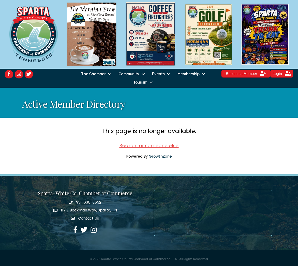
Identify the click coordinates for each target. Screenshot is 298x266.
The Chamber (93, 74)
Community (129, 74)
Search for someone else (149, 145)
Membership (188, 74)
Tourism (140, 82)
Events (158, 74)
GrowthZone (160, 156)
